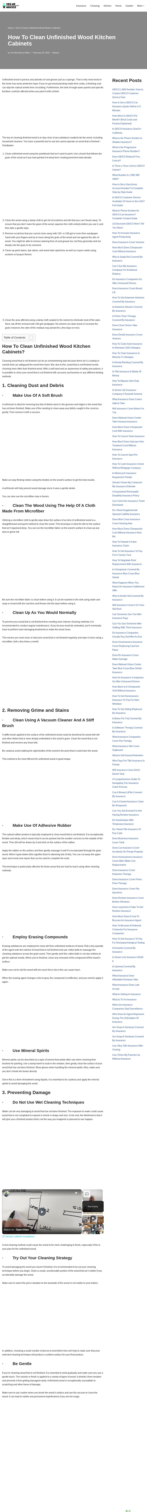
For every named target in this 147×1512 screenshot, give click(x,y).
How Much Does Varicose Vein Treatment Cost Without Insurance (128, 445)
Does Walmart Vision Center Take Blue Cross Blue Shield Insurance (127, 668)
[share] (76, 1192)
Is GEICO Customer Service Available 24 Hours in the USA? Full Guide (128, 201)
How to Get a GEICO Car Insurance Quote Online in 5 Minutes (126, 106)
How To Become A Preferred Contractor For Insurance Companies (126, 929)
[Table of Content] (31, 337)
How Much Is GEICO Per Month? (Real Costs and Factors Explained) (125, 120)
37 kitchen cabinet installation (29, 1194)
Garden (129, 6)
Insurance (81, 6)
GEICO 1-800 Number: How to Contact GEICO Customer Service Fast (127, 93)
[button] (143, 5)
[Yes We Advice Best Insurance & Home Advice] (10, 6)
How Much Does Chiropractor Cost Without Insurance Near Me (127, 532)
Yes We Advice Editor (20, 53)
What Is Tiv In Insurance (124, 999)
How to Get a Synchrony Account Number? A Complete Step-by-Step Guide (127, 188)
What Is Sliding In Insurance (126, 994)
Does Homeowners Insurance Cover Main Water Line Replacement (127, 861)
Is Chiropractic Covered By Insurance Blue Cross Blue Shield (126, 573)
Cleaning (95, 6)
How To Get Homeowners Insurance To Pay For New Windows (125, 700)
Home (118, 6)
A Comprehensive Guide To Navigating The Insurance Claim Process (126, 783)
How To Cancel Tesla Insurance (128, 436)
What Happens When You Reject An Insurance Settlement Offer (128, 586)
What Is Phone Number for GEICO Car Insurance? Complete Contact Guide (125, 214)
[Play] (93, 1218)
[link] (7, 1194)
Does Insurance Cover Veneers (128, 242)
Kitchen (107, 6)
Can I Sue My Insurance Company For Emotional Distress (124, 270)
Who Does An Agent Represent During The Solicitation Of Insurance (128, 1018)
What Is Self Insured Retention (127, 755)
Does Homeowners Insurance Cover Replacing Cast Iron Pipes (127, 646)
